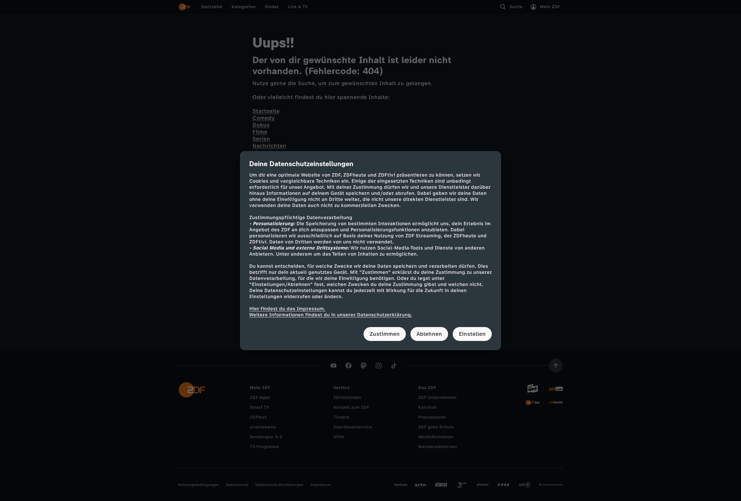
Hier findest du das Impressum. (287, 308)
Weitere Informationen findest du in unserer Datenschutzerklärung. (330, 315)
